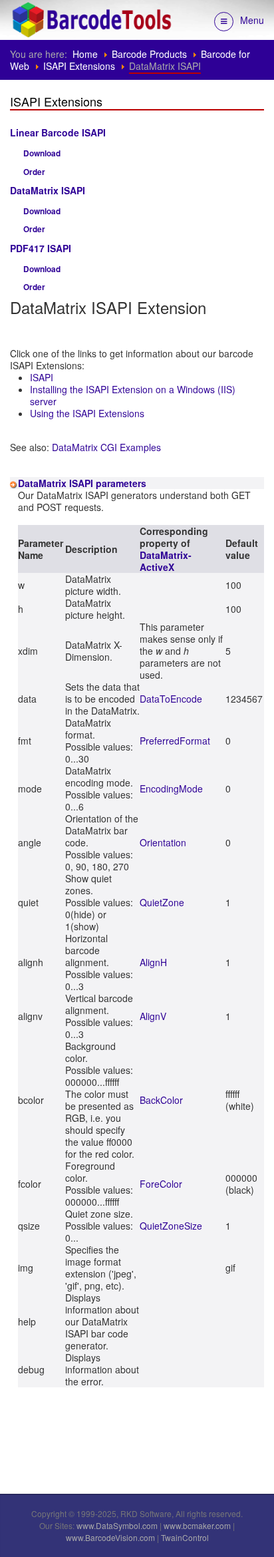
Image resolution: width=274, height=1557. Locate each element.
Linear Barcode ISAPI (58, 132)
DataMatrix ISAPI (47, 190)
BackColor (161, 1100)
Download (42, 153)
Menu (252, 20)
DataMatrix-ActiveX (166, 561)
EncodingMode (171, 788)
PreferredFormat (175, 740)
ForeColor (161, 1183)
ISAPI (41, 377)
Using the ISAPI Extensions (87, 413)
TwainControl (185, 1537)
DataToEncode (171, 698)
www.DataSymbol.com (117, 1525)
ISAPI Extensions (79, 66)
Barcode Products (149, 54)
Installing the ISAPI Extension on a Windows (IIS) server (132, 395)
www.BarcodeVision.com (110, 1537)
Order (34, 172)
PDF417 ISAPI (40, 248)
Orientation (163, 842)
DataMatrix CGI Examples (106, 447)
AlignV (153, 1016)
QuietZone (162, 902)
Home (85, 54)
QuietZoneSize (171, 1225)
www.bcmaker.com (197, 1525)
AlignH (153, 962)
